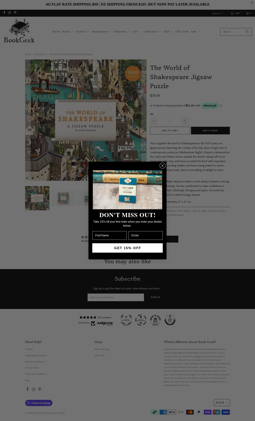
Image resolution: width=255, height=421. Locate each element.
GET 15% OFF (127, 248)
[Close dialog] (162, 165)
